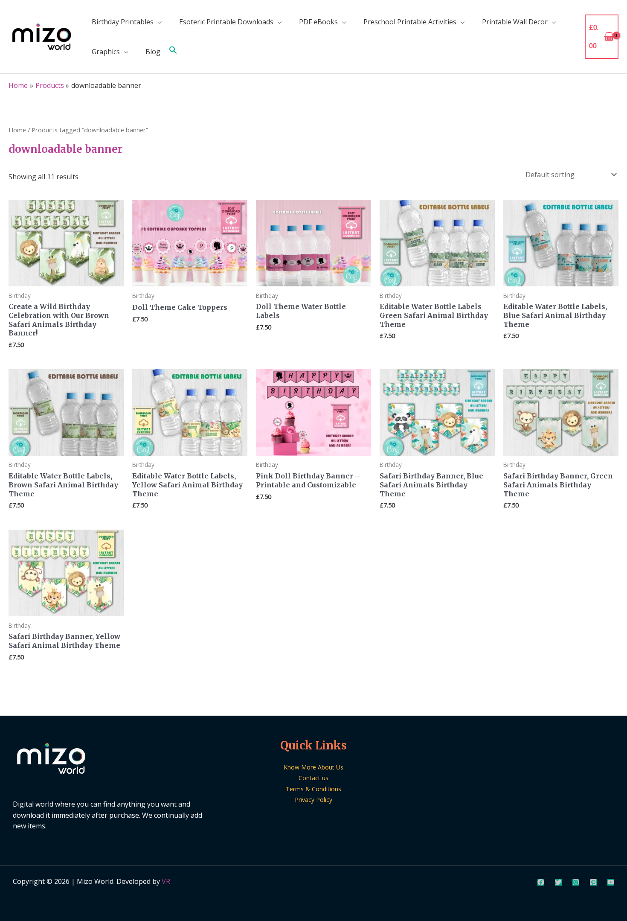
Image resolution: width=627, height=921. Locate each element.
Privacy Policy (313, 800)
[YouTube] (610, 882)
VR (166, 881)
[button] (173, 51)
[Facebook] (540, 882)
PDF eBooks (318, 21)
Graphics (106, 51)
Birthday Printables (123, 21)
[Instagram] (575, 882)
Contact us (313, 778)
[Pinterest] (593, 882)
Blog (152, 51)
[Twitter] (558, 882)
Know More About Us (313, 767)
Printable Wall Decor (515, 21)
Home (17, 129)
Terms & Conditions (313, 789)
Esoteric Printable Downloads (226, 21)
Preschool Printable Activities (409, 21)
